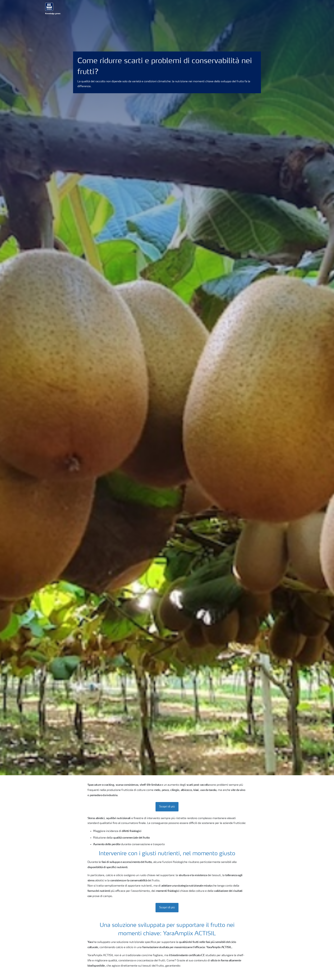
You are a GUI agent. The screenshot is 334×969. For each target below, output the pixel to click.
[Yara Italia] (53, 9)
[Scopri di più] (167, 803)
